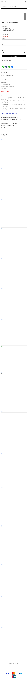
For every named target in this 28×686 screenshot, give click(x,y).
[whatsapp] (9, 67)
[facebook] (6, 67)
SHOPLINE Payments (16, 683)
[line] (3, 67)
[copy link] (12, 67)
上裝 (10, 7)
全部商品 (4, 7)
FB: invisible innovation (14, 663)
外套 (15, 7)
